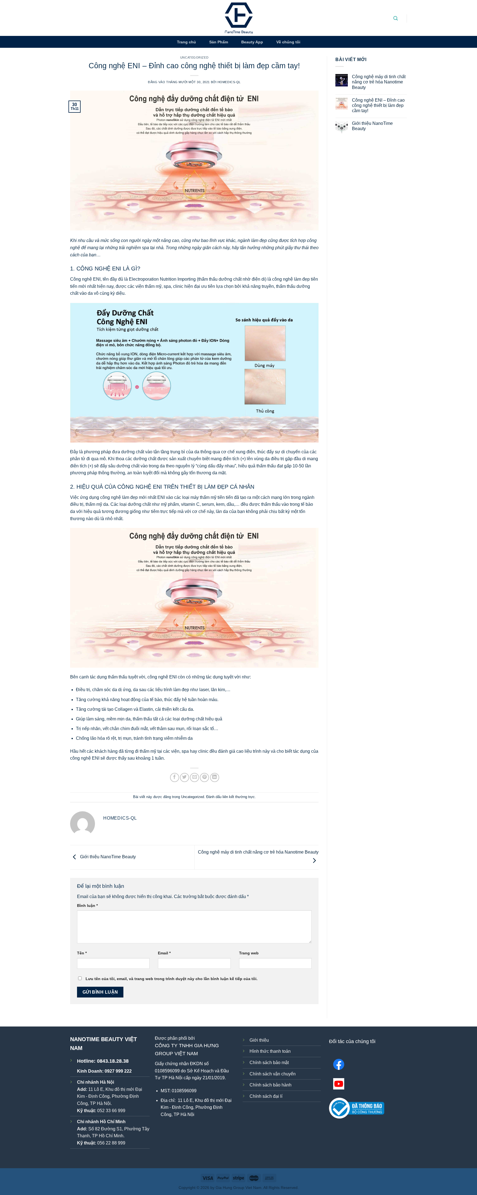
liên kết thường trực (238, 797)
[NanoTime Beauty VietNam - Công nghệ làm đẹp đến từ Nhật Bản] (239, 18)
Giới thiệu (259, 1040)
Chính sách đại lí (266, 1096)
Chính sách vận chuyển (273, 1074)
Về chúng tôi (288, 42)
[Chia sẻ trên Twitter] (184, 777)
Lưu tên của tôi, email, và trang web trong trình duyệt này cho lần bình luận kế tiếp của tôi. (172, 978)
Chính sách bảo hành (271, 1085)
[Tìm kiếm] (395, 18)
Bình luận (87, 905)
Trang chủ (186, 42)
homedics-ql (229, 82)
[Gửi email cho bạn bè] (194, 777)
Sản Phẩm (218, 42)
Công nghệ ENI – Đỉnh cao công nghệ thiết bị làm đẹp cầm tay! (378, 105)
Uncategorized (194, 57)
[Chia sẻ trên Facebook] (174, 777)
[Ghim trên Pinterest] (204, 777)
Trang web (249, 953)
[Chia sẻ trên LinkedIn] (214, 777)
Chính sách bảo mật (269, 1062)
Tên (82, 953)
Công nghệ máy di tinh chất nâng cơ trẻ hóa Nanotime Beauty (379, 82)
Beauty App (252, 42)
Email (164, 953)
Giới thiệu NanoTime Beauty (107, 857)
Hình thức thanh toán (270, 1051)
